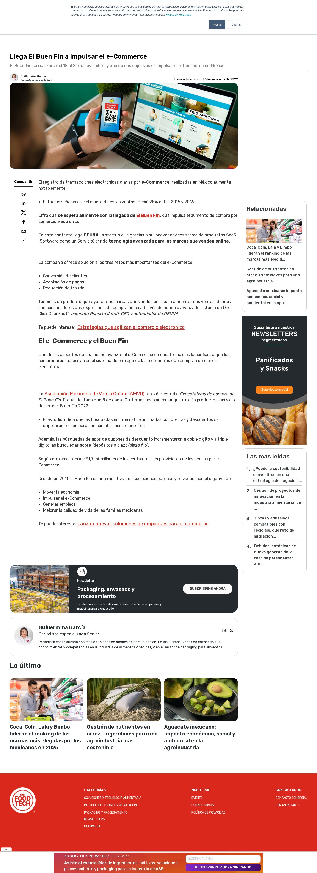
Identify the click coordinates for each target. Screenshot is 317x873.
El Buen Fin (148, 215)
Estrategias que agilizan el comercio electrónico (131, 327)
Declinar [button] (237, 24)
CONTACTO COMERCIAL (291, 798)
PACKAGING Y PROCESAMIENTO (105, 812)
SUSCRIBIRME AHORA (208, 589)
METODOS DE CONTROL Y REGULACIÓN (110, 805)
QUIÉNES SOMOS (202, 805)
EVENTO (197, 798)
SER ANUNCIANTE (288, 805)
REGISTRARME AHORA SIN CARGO (223, 867)
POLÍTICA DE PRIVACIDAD (208, 812)
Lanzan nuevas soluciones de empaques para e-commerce (143, 524)
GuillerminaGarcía (33, 76)
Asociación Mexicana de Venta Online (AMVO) (94, 394)
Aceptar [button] (217, 24)
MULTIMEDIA (92, 826)
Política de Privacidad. (179, 14)
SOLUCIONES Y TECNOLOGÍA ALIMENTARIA (112, 798)
